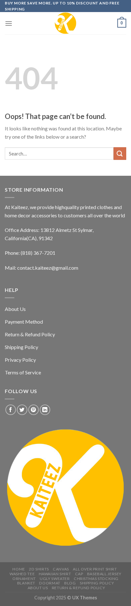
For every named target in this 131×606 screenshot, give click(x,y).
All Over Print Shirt (95, 569)
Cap (79, 573)
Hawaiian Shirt (55, 573)
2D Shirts (39, 569)
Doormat (49, 583)
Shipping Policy (97, 583)
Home (18, 569)
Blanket (26, 583)
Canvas (61, 569)
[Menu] (8, 23)
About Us (38, 587)
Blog (70, 583)
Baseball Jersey (104, 573)
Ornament (24, 578)
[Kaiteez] (65, 23)
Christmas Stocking (96, 578)
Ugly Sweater (55, 578)
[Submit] (120, 153)
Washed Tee (22, 573)
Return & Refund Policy (78, 587)
